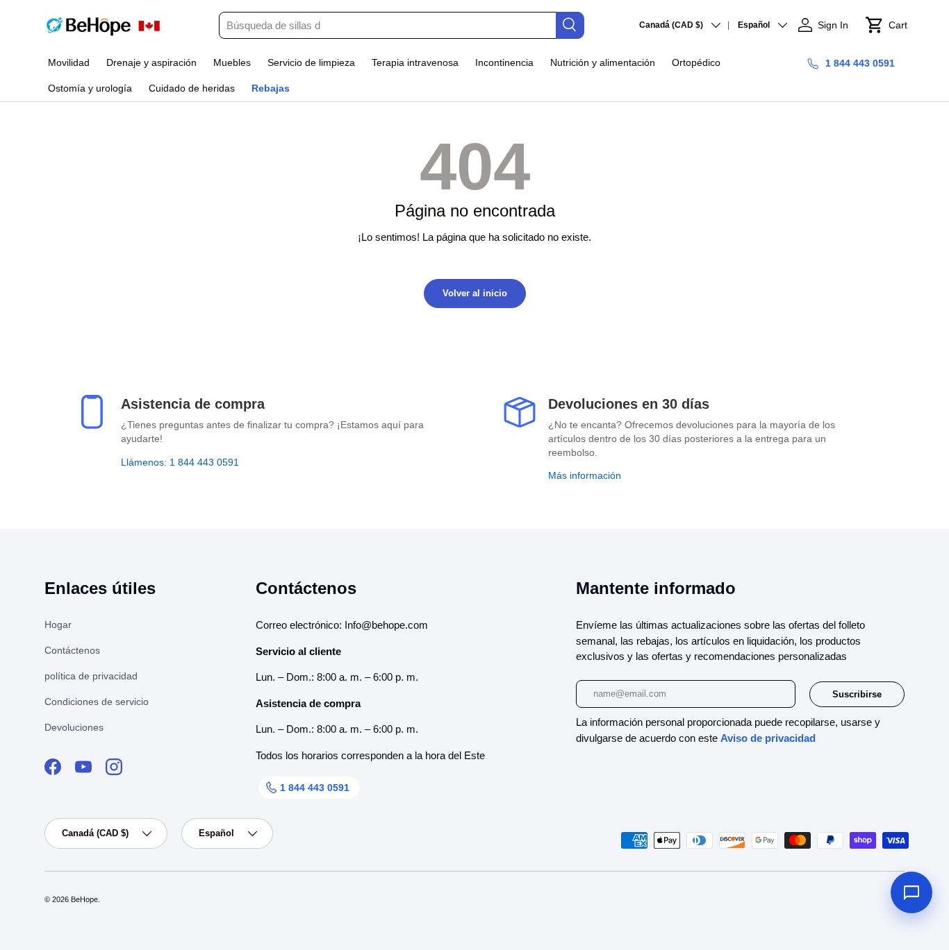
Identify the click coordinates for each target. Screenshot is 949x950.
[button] (886, 25)
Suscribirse (857, 694)
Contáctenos (72, 650)
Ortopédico (696, 62)
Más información (584, 475)
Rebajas (270, 88)
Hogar (58, 624)
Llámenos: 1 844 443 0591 (180, 462)
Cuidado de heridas (192, 88)
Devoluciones (74, 727)
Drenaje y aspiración (151, 62)
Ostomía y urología (90, 88)
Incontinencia (504, 62)
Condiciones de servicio (96, 701)
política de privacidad (91, 675)
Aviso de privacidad (768, 738)
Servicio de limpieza (311, 62)
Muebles (232, 62)
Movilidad (69, 62)
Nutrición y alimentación (602, 62)
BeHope (84, 899)
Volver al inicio (475, 293)
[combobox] (401, 25)
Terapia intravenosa (415, 62)
